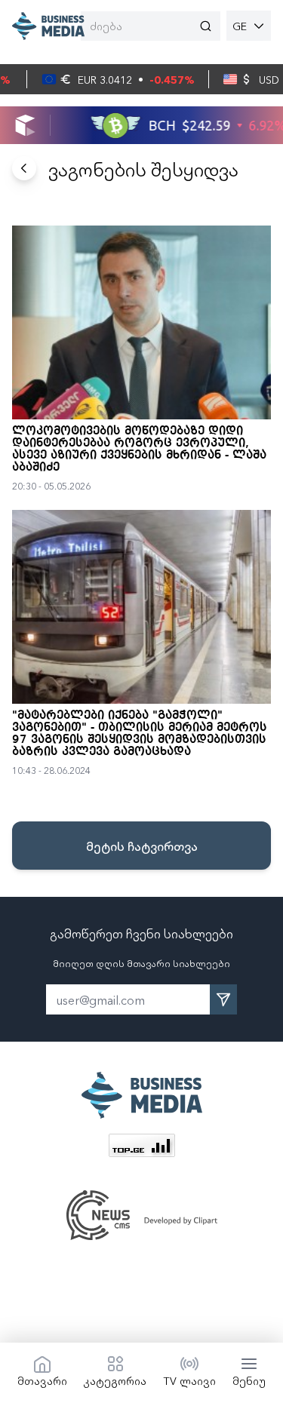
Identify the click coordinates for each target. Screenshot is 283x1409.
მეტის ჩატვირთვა (142, 845)
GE (239, 25)
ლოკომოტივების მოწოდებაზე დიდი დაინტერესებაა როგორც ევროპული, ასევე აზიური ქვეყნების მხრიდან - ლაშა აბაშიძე (139, 449)
